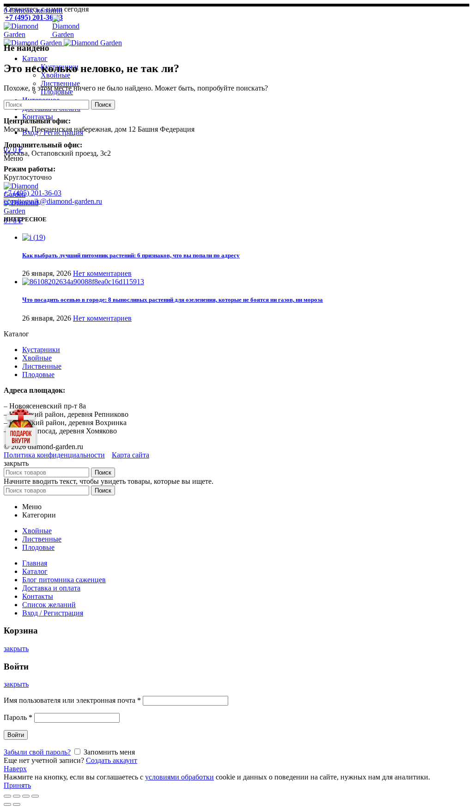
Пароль (18, 717)
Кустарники (41, 349)
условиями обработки (179, 777)
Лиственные (41, 366)
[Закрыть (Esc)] (7, 796)
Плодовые (38, 374)
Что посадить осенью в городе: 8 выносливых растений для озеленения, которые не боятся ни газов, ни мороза (172, 299)
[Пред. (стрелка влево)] (7, 804)
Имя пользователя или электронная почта (72, 700)
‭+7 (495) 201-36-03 (32, 193)
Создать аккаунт (111, 760)
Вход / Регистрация (52, 613)
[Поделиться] (16, 796)
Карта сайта (130, 455)
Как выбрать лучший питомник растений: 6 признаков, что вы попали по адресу (131, 255)
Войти (15, 734)
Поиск (103, 104)
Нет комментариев (102, 273)
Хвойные (37, 358)
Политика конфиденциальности (54, 455)
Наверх (15, 769)
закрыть (16, 648)
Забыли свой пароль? (37, 752)
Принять (17, 785)
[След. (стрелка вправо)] (16, 804)
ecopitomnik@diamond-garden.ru (53, 201)
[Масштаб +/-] (35, 796)
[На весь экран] (26, 796)
